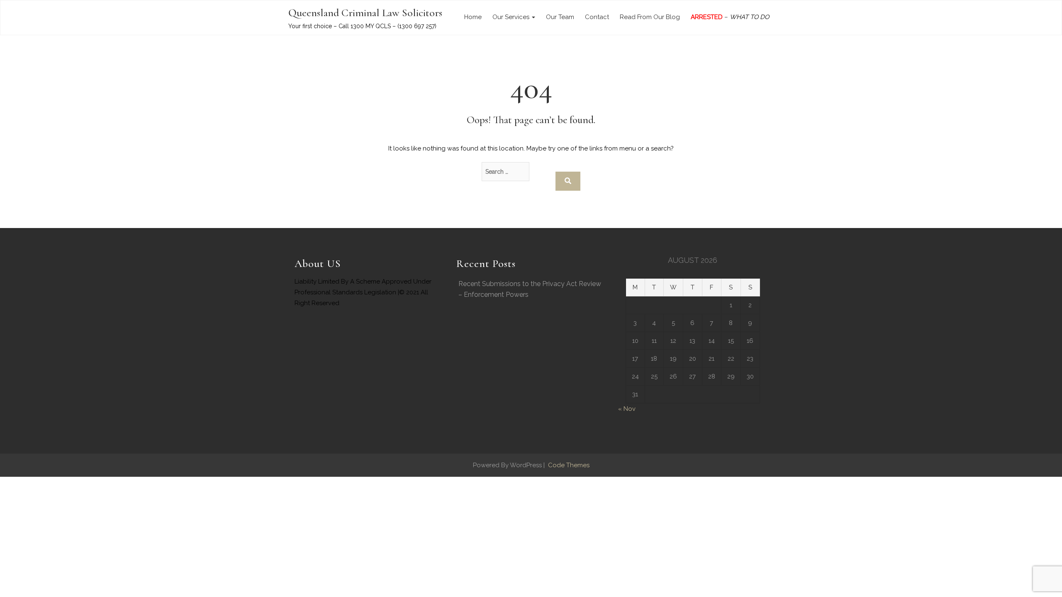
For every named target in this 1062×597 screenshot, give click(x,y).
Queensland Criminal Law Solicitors (365, 12)
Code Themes (567, 465)
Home (473, 17)
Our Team (560, 17)
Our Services (511, 17)
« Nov (627, 409)
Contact (597, 17)
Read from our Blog (650, 17)
